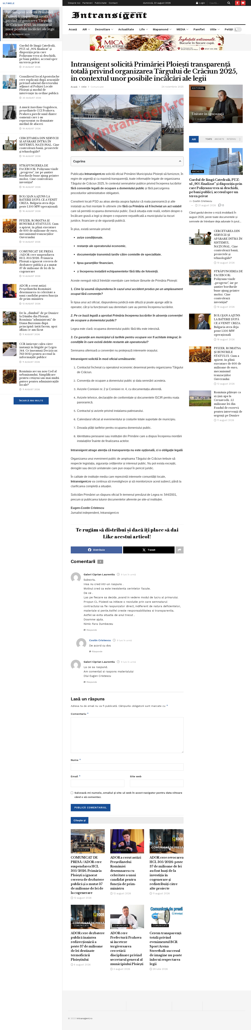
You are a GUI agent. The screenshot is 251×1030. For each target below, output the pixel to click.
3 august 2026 (121, 969)
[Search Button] (228, 3)
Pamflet (199, 29)
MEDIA (181, 29)
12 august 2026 (122, 893)
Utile (213, 29)
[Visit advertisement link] (156, 42)
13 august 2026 (82, 897)
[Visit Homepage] (110, 15)
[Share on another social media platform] (179, 549)
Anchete (219, 139)
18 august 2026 (225, 307)
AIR (85, 29)
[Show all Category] (240, 139)
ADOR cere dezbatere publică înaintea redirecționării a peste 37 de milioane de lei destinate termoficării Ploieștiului (88, 946)
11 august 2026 (161, 893)
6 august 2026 (82, 964)
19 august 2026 (225, 262)
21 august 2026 (207, 205)
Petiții (229, 29)
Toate (208, 139)
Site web (135, 776)
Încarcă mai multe (31, 400)
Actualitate (126, 29)
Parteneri (88, 3)
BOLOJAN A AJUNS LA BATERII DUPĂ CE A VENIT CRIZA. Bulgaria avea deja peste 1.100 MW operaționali (38, 201)
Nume (76, 760)
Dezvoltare (102, 29)
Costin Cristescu (100, 640)
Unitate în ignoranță (208, 114)
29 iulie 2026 (160, 969)
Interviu (231, 139)
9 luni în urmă (128, 574)
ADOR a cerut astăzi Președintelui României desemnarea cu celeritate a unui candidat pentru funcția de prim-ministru (38, 292)
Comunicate (97, 87)
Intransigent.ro (84, 1018)
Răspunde (92, 630)
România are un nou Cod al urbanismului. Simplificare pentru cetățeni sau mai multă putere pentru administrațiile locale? (39, 378)
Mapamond (160, 29)
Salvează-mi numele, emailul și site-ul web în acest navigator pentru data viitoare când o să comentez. (128, 794)
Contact (113, 3)
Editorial (198, 88)
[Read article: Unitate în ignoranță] (216, 104)
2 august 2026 (203, 119)
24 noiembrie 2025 (173, 86)
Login (201, 3)
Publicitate (101, 3)
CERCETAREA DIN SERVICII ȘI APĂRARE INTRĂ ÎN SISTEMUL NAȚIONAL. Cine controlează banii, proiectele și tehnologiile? (39, 144)
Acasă (73, 29)
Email (76, 776)
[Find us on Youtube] (243, 3)
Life (142, 29)
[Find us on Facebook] (237, 3)
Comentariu (80, 713)
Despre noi (74, 3)
